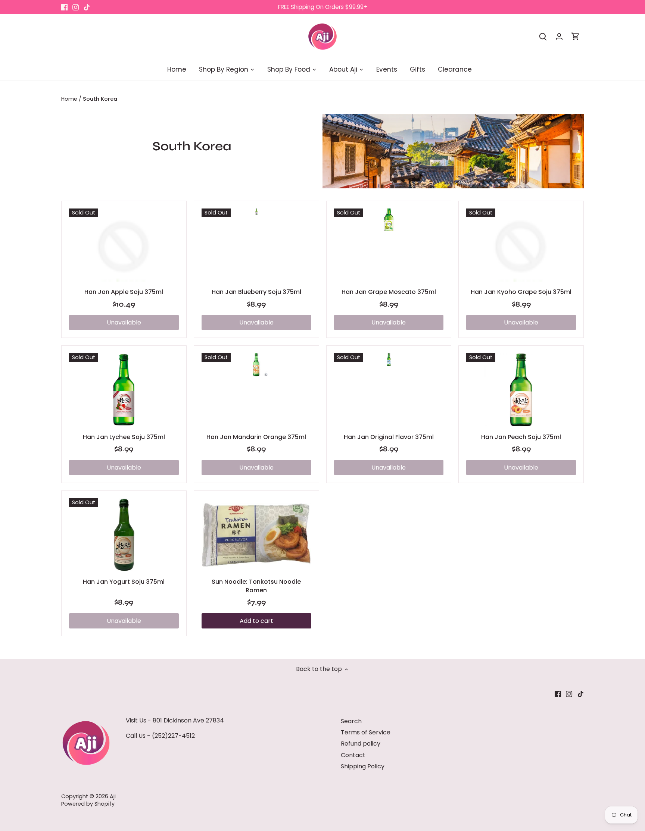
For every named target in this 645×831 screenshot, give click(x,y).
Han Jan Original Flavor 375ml (389, 437)
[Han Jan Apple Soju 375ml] (124, 245)
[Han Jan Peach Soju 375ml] (521, 389)
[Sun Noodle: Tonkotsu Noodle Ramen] (256, 534)
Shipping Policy (362, 766)
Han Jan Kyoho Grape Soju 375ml (521, 292)
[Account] (559, 36)
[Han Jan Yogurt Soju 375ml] (124, 534)
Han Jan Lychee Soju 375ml (124, 437)
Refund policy (360, 743)
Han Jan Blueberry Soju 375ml (256, 292)
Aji (113, 796)
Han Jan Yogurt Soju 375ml (124, 581)
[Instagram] (75, 7)
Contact (353, 755)
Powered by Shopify (88, 804)
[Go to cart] (575, 36)
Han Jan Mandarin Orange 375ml (256, 437)
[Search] (543, 36)
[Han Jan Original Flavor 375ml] (389, 359)
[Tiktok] (87, 7)
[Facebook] (64, 7)
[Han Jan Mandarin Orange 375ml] (256, 364)
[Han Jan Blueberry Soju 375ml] (256, 212)
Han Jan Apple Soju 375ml (123, 292)
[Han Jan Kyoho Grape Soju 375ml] (521, 245)
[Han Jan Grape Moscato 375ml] (389, 219)
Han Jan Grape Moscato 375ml (389, 292)
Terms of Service (365, 732)
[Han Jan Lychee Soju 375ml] (124, 389)
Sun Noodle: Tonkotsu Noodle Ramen (256, 585)
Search (351, 721)
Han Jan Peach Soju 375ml (521, 437)
